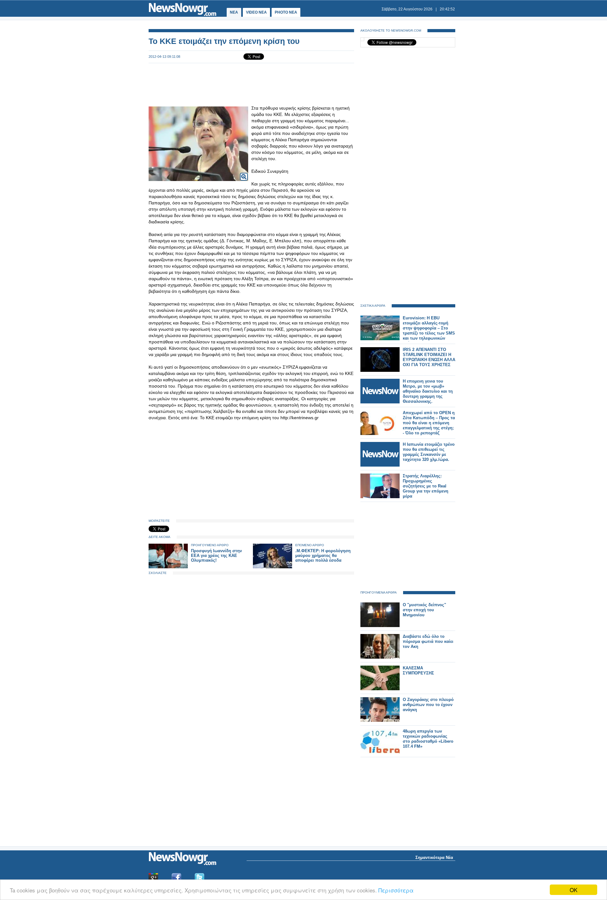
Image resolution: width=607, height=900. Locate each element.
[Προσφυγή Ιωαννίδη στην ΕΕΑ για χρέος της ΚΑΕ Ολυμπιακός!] (168, 567)
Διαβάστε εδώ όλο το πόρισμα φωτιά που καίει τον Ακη (428, 641)
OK (573, 890)
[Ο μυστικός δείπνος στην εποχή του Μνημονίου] (380, 625)
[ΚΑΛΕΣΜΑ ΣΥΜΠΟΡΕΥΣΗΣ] (380, 688)
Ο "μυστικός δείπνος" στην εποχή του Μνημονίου (424, 609)
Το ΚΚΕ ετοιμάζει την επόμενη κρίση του (224, 41)
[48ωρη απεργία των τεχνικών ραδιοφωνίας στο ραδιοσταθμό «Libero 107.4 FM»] (380, 752)
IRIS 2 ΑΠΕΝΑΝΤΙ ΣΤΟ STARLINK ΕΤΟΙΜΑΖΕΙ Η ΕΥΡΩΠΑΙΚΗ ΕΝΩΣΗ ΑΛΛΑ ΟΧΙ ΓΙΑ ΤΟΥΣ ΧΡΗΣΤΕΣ (429, 357)
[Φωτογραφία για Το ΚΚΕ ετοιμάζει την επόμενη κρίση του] (244, 172)
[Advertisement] (251, 84)
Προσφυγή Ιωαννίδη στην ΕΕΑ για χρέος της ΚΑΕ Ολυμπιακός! (216, 555)
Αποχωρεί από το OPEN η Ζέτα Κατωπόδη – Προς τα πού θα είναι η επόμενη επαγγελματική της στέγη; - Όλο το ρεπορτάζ (429, 422)
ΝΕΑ (234, 12)
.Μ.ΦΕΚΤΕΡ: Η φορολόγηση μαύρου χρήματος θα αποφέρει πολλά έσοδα (323, 555)
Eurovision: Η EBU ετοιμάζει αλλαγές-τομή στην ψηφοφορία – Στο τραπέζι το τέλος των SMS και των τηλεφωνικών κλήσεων (429, 331)
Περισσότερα (396, 890)
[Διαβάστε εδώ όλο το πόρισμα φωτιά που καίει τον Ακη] (380, 657)
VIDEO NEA (256, 12)
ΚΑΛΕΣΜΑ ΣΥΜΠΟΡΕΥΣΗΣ (418, 670)
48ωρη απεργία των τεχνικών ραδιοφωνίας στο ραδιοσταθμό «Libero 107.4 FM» (428, 739)
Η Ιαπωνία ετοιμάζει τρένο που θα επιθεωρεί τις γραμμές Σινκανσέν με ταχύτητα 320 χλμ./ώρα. (429, 452)
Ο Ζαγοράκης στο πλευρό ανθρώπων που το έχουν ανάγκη (428, 704)
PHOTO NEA (286, 12)
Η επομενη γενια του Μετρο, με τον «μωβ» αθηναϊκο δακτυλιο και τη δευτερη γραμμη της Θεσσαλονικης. (428, 391)
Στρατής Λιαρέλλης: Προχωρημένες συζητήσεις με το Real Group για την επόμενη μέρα (425, 486)
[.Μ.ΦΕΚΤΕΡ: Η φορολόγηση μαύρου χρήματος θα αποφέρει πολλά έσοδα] (272, 567)
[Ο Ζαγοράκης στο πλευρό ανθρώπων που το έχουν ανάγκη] (380, 720)
